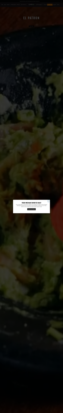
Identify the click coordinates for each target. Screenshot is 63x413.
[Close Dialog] (49, 201)
